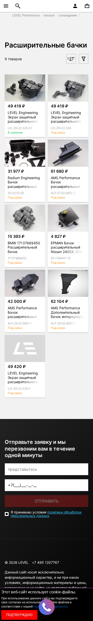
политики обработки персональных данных (46, 514)
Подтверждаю (19, 615)
